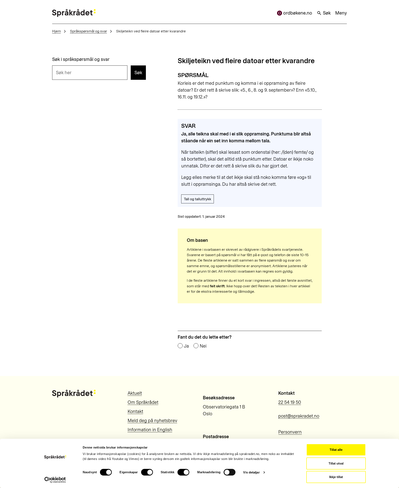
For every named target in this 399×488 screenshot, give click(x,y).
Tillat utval (336, 463)
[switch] (147, 472)
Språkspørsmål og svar (88, 31)
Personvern (290, 432)
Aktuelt (135, 393)
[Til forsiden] (74, 13)
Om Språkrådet (143, 402)
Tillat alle (336, 449)
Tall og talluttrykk (197, 199)
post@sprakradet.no (298, 416)
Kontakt (135, 411)
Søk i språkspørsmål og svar (81, 59)
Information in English (150, 430)
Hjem (56, 31)
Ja (186, 346)
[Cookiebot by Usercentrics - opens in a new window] (55, 480)
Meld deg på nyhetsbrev (152, 420)
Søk (327, 13)
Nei (203, 346)
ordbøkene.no (297, 13)
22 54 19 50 (289, 402)
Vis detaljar (251, 472)
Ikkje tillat (336, 477)
